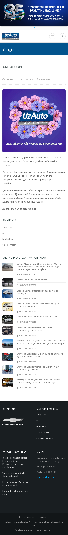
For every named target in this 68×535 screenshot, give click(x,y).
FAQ (4, 233)
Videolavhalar (9, 244)
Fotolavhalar (8, 239)
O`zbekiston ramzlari (23, 530)
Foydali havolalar (43, 530)
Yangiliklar (45, 79)
